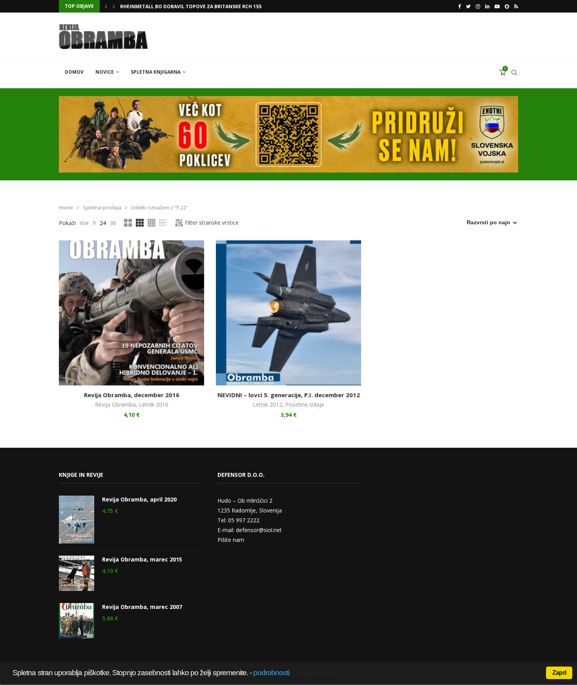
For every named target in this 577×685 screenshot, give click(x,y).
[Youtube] (497, 6)
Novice (104, 72)
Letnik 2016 (153, 404)
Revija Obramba (115, 404)
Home (66, 207)
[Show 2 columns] (128, 223)
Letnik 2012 (267, 404)
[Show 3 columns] (140, 223)
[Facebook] (459, 6)
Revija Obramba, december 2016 (131, 395)
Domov (74, 72)
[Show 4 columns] (151, 223)
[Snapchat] (507, 6)
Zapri (559, 672)
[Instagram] (478, 6)
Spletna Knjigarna (156, 72)
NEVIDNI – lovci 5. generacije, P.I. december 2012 (288, 395)
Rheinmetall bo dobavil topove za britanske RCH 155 (190, 6)
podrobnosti (271, 673)
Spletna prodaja (102, 207)
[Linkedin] (487, 6)
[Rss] (516, 6)
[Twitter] (468, 6)
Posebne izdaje (304, 404)
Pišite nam (230, 539)
